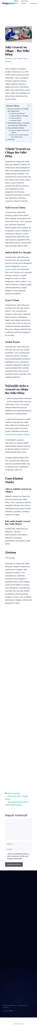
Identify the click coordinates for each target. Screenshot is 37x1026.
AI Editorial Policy (18, 1023)
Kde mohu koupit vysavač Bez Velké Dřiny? (19, 136)
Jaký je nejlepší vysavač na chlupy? (20, 131)
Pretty (8, 3)
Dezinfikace (6, 928)
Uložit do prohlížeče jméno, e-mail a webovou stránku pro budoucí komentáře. (18, 856)
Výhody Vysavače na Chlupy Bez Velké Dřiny (18, 110)
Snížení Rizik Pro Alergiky (19, 116)
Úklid (9, 19)
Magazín (34, 3)
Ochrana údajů (7, 964)
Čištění (4, 921)
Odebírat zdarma (18, 992)
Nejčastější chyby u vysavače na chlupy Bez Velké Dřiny (19, 124)
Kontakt (5, 960)
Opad (4, 936)
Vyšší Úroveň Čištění (18, 113)
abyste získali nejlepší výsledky (17, 434)
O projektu (5, 952)
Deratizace (6, 924)
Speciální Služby (24, 2)
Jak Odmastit (6, 932)
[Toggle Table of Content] (28, 105)
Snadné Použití (16, 120)
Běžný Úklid (16, 2)
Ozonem (5, 940)
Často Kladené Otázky (16, 128)
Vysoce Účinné (16, 118)
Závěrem (11, 139)
